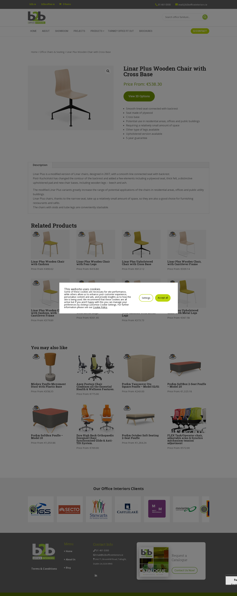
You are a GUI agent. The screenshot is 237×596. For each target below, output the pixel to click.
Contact (201, 31)
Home (33, 31)
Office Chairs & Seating (52, 51)
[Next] (204, 509)
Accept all (163, 297)
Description (40, 165)
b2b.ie (33, 4)
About (46, 31)
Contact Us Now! (184, 570)
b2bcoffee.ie (48, 4)
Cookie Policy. (100, 307)
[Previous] (33, 509)
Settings (146, 297)
